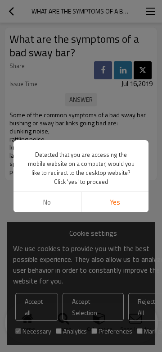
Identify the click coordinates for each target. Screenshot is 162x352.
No (47, 202)
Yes (115, 202)
